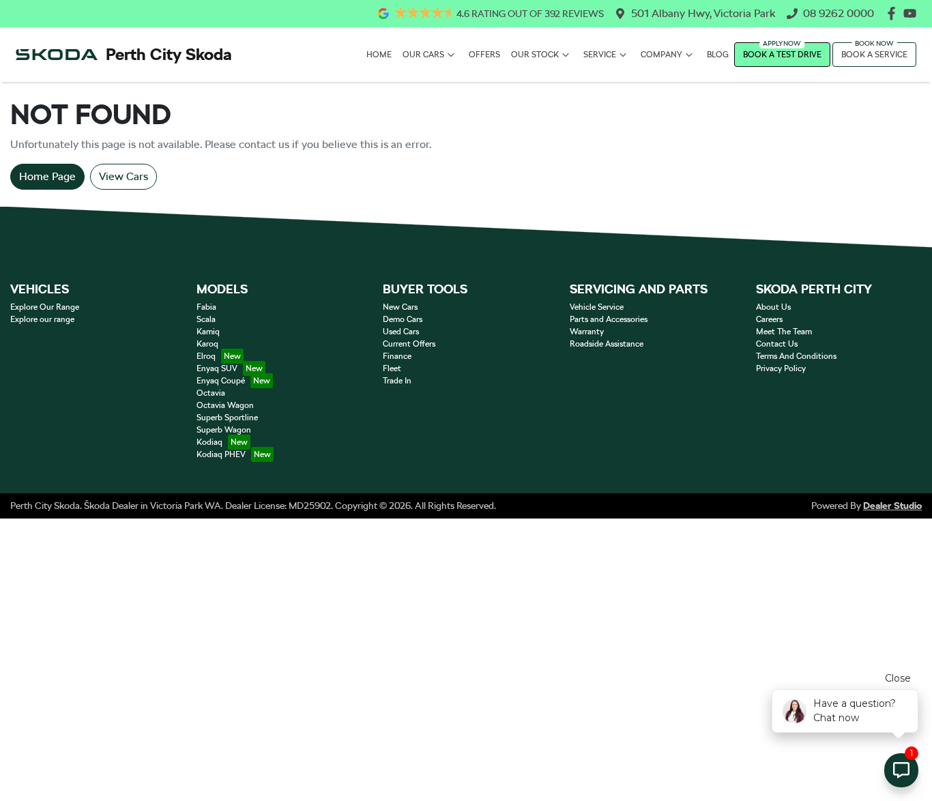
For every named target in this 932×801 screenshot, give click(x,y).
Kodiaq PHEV (221, 454)
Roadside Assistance (606, 344)
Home (379, 54)
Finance (397, 356)
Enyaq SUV (216, 368)
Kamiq (208, 331)
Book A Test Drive (782, 54)
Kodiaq (209, 442)
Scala (206, 319)
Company (661, 54)
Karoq (207, 344)
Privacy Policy (781, 368)
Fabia (206, 307)
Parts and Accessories (608, 319)
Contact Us (777, 344)
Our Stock (535, 54)
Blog (718, 54)
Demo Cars (402, 319)
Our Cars (423, 54)
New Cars (400, 307)
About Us (773, 307)
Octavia (210, 393)
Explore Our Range (44, 307)
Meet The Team (784, 331)
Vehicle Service (597, 307)
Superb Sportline (227, 417)
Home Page (47, 176)
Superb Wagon (223, 430)
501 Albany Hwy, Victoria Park (703, 13)
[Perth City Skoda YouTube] (912, 13)
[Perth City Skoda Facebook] (894, 13)
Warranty (587, 331)
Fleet (392, 368)
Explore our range (42, 319)
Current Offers (409, 344)
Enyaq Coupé (220, 380)
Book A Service (874, 54)
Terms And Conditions (796, 356)
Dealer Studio (892, 505)
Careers (769, 319)
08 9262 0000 (838, 13)
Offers (484, 54)
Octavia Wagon (225, 405)
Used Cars (401, 331)
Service (599, 54)
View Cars (123, 176)
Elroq (206, 356)
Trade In (397, 380)
